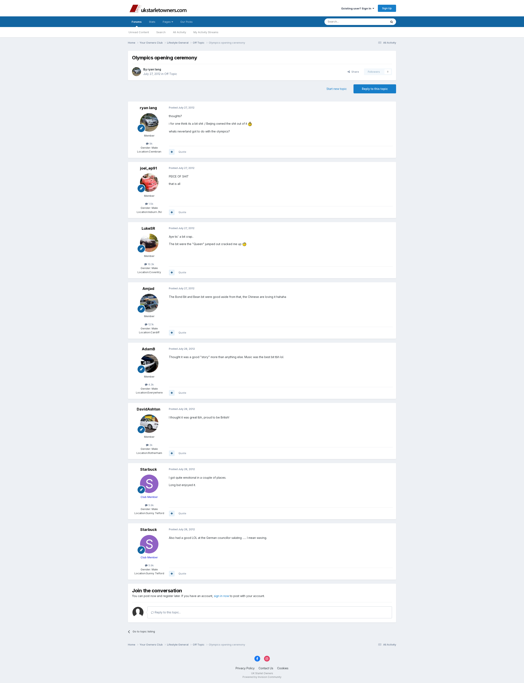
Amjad (148, 288)
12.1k (150, 324)
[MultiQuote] (172, 152)
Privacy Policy (245, 668)
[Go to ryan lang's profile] (136, 71)
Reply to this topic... (167, 612)
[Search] (391, 21)
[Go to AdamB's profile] (149, 363)
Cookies (282, 668)
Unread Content (139, 32)
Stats (152, 21)
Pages (167, 21)
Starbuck (148, 469)
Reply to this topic (375, 88)
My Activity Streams (205, 32)
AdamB (148, 349)
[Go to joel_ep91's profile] (149, 182)
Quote (182, 151)
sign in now (221, 596)
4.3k (151, 384)
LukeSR (148, 228)
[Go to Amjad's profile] (149, 303)
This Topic (375, 21)
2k (150, 445)
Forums (137, 21)
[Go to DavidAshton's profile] (149, 423)
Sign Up (387, 8)
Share (354, 71)
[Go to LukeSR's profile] (149, 243)
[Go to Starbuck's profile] (149, 484)
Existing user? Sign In (357, 8)
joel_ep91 (148, 168)
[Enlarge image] (250, 123)
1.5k (150, 203)
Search (161, 32)
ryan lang (154, 69)
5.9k (151, 505)
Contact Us (266, 668)
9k (150, 143)
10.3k (150, 264)
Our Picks (186, 21)
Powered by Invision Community (262, 676)
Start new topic (336, 88)
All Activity (179, 32)
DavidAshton (148, 409)
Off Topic (170, 74)
